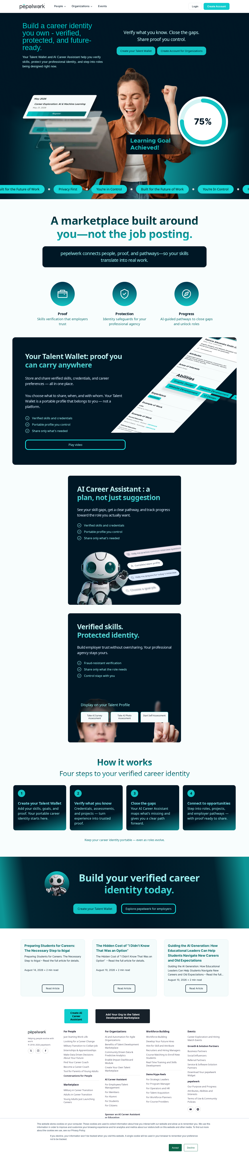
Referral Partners (197, 1060)
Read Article (53, 988)
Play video (75, 445)
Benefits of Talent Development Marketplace (122, 1046)
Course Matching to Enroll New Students (163, 1056)
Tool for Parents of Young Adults (81, 1071)
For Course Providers (157, 1101)
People (58, 6)
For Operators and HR (158, 1088)
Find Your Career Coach (76, 1062)
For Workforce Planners (159, 1097)
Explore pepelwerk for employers (149, 909)
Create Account (216, 6)
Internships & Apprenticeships (80, 1050)
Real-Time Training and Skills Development (161, 1064)
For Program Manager (158, 1083)
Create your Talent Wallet (136, 51)
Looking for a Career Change (79, 1041)
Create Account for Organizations (182, 51)
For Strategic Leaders (157, 1079)
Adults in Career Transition (78, 1094)
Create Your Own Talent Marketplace (117, 1069)
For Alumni (111, 1096)
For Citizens (111, 1105)
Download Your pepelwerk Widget (202, 1074)
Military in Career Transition (78, 1090)
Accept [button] (175, 1147)
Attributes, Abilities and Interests (200, 1092)
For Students (112, 1101)
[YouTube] (190, 1109)
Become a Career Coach (76, 1066)
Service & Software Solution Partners (202, 1066)
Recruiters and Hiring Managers (163, 1050)
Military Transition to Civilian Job (81, 1045)
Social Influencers (197, 1055)
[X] (31, 1051)
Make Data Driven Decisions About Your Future (78, 1056)
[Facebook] (45, 1051)
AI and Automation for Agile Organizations (120, 1038)
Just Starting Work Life (76, 1036)
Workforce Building (156, 1036)
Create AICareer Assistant (76, 1016)
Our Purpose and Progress (202, 1086)
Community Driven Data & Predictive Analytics (119, 1054)
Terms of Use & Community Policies (202, 1100)
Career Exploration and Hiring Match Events (204, 1038)
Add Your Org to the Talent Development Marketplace (123, 1016)
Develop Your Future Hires (160, 1041)
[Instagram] (38, 1051)
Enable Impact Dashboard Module (119, 1061)
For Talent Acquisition (157, 1092)
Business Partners (197, 1051)
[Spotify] (198, 1109)
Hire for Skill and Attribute (160, 1045)
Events (102, 6)
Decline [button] (191, 1147)
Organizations (81, 6)
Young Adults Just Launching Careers (79, 1101)
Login (195, 6)
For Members (112, 1092)
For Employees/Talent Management (116, 1086)
